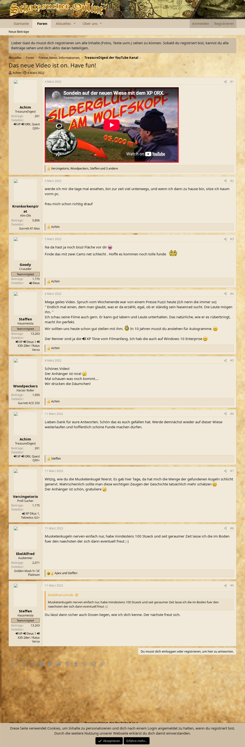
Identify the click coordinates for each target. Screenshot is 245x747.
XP (19, 124)
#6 (232, 414)
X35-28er (24, 346)
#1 (232, 82)
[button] (74, 23)
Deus (36, 283)
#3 (232, 239)
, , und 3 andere (84, 168)
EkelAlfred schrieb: (61, 595)
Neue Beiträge (19, 31)
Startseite (21, 23)
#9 (232, 585)
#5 (232, 360)
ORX (27, 124)
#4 (232, 294)
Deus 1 (31, 342)
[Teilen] (225, 82)
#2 (232, 181)
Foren (42, 23)
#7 (232, 471)
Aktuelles (63, 23)
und (66, 573)
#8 (232, 528)
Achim (16, 73)
